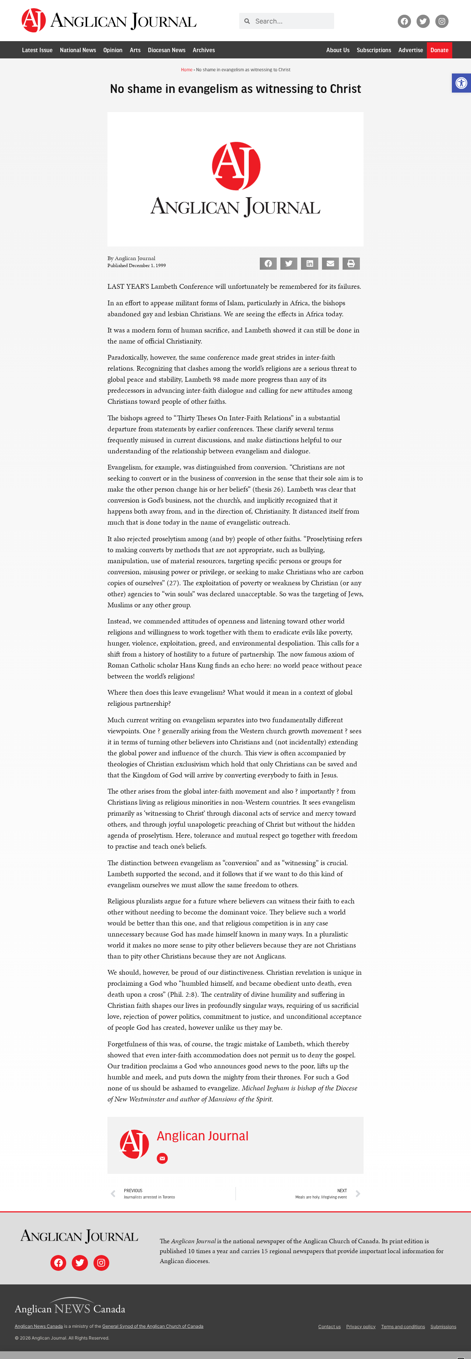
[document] (235, 679)
